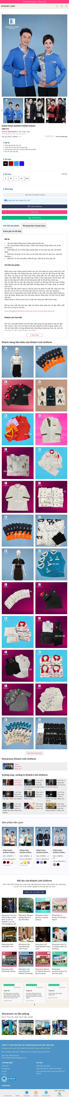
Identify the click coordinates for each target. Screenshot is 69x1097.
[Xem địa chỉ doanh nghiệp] (18, 1092)
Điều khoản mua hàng (43, 1066)
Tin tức (4, 1074)
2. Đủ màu (7, 159)
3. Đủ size (7, 174)
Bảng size (64, 173)
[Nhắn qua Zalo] (46, 1092)
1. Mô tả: (6, 143)
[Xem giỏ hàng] (8, 1092)
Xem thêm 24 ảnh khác (34, 753)
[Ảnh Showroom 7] (26, 1027)
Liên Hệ (4, 1071)
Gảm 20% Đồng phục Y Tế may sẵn (34, 1)
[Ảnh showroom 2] (9, 1027)
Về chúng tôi (6, 1068)
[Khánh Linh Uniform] (8, 6)
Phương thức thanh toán (34, 226)
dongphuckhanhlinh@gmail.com (16, 1058)
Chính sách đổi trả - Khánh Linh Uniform (48, 1068)
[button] (34, 1004)
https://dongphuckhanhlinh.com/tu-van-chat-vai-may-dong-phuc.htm (30, 311)
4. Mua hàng (8, 189)
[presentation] (1, 110)
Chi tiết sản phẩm (11, 226)
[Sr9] (42, 1027)
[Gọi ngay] (59, 1093)
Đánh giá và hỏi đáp (12, 231)
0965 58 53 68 (14, 1055)
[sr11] (59, 1027)
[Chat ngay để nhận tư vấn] (27, 1092)
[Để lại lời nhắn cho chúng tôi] (36, 1092)
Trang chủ (5, 1066)
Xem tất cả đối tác (34, 892)
